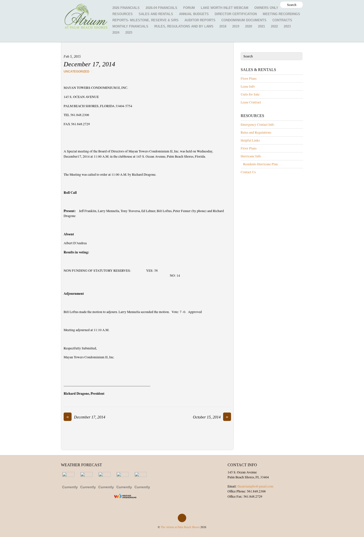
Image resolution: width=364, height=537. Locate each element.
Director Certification (236, 14)
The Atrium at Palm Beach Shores (180, 527)
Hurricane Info (251, 156)
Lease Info (248, 86)
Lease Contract (251, 102)
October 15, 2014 (210, 417)
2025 (128, 32)
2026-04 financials (161, 8)
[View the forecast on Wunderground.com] (125, 495)
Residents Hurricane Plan (260, 164)
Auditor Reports (199, 20)
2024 (115, 32)
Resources (122, 14)
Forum (189, 8)
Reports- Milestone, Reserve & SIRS (145, 20)
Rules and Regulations (256, 132)
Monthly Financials (130, 26)
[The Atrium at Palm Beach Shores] (85, 24)
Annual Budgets (194, 14)
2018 (222, 26)
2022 (274, 26)
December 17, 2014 (89, 64)
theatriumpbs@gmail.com (255, 486)
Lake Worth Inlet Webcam (224, 8)
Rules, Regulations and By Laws (183, 26)
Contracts (282, 20)
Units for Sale (250, 94)
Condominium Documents (243, 20)
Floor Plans (249, 78)
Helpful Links (250, 140)
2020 (248, 26)
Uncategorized (76, 71)
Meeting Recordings (281, 14)
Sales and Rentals (156, 14)
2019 (235, 26)
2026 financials (126, 8)
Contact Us (248, 172)
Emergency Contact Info (257, 124)
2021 (261, 26)
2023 (287, 26)
